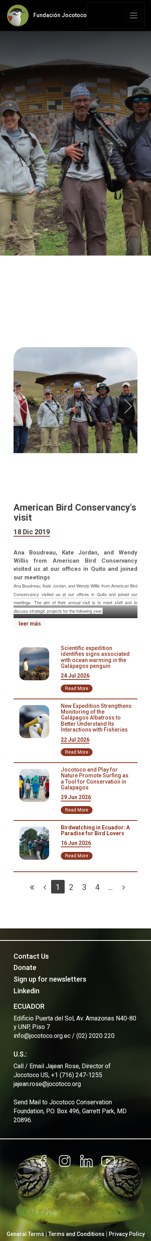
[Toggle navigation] (134, 16)
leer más (30, 623)
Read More (76, 688)
